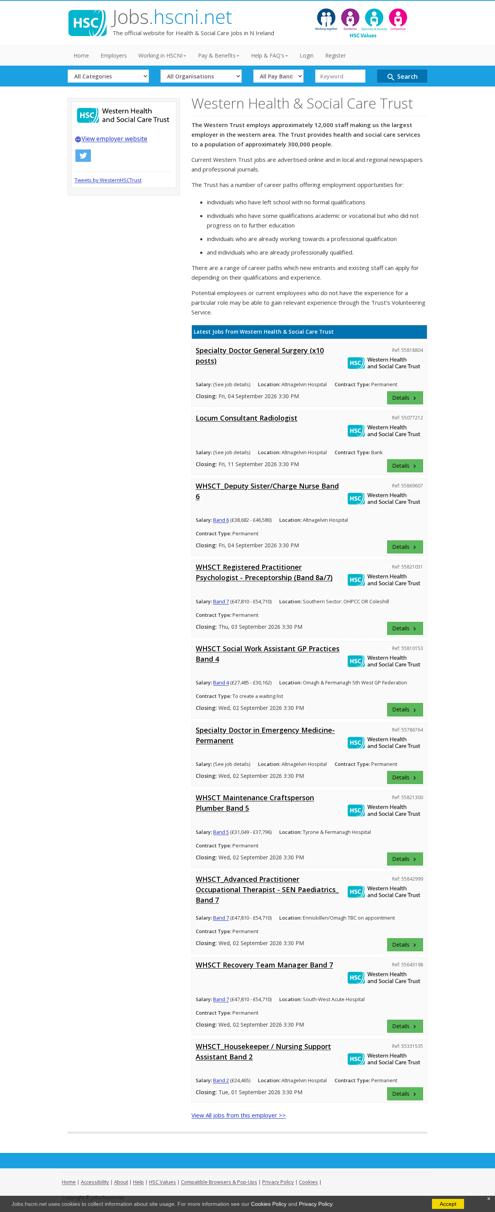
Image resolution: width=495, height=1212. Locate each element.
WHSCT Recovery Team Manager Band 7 (264, 964)
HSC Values (162, 1181)
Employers (114, 55)
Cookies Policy (269, 1204)
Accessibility (95, 1181)
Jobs (172, 16)
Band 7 (221, 601)
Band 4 (221, 682)
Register (335, 55)
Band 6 (221, 519)
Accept (448, 1204)
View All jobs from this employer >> (238, 1115)
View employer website (111, 138)
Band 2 (221, 1080)
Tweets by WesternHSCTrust (108, 180)
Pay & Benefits (217, 55)
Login (307, 55)
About (121, 1181)
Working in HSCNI (160, 55)
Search (402, 77)
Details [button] (405, 398)
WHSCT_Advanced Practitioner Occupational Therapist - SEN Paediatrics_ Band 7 (267, 889)
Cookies (308, 1181)
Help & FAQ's (267, 55)
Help (138, 1181)
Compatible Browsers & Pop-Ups (219, 1181)
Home (81, 55)
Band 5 (221, 831)
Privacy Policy (315, 1204)
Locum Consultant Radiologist (246, 418)
